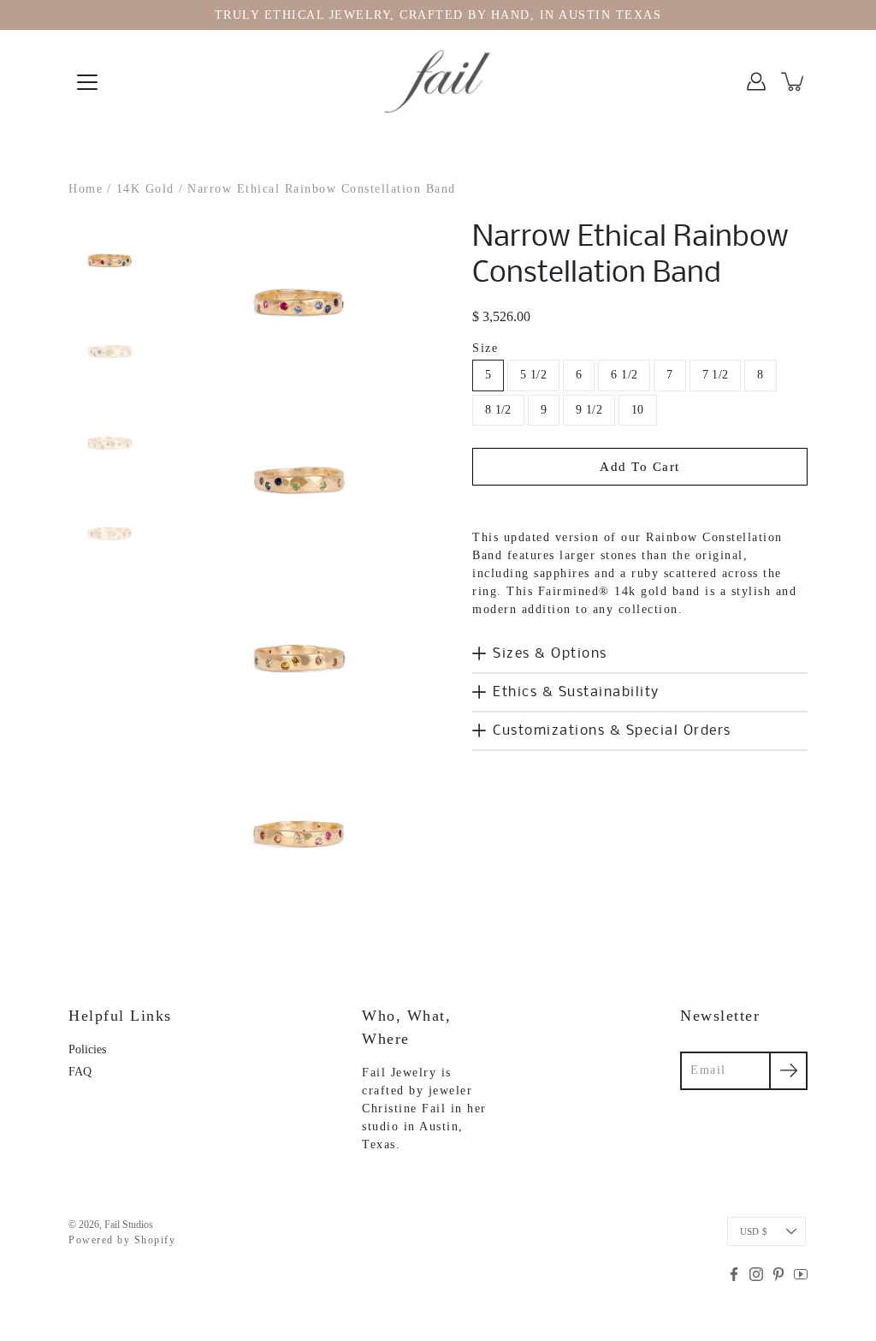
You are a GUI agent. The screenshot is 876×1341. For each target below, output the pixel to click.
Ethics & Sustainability (576, 692)
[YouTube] (801, 1274)
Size (485, 348)
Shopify (155, 1240)
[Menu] (87, 82)
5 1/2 (533, 374)
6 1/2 (624, 374)
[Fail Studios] (438, 81)
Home (85, 188)
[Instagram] (756, 1274)
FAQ (80, 1071)
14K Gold (145, 188)
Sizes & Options (550, 654)
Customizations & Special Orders (612, 731)
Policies (87, 1049)
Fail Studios (128, 1225)
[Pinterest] (778, 1274)
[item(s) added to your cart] (794, 81)
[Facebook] (734, 1274)
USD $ (753, 1231)
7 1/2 (715, 374)
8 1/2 (498, 409)
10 (637, 409)
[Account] (756, 81)
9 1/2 (589, 409)
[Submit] (788, 1071)
